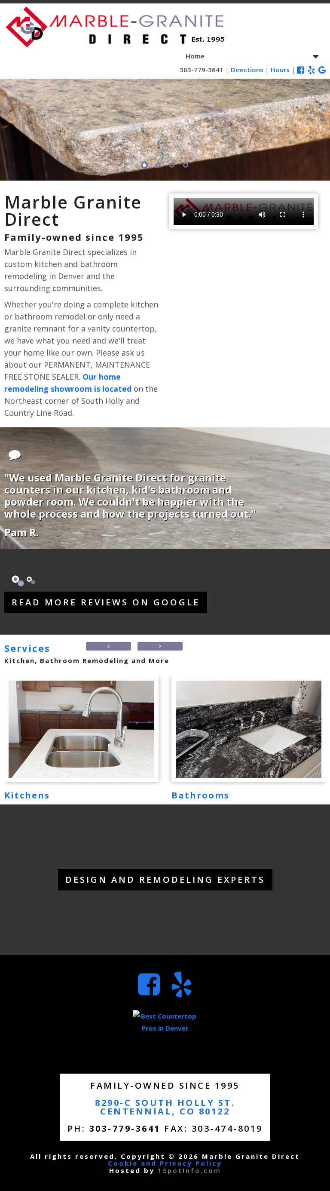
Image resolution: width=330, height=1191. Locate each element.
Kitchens (27, 795)
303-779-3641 (201, 69)
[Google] (322, 68)
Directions (247, 69)
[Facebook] (300, 68)
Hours (280, 69)
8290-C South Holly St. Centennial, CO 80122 (165, 1107)
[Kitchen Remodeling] (81, 729)
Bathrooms (200, 795)
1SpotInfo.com (189, 1170)
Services (27, 648)
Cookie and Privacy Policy (165, 1163)
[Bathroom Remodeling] (248, 729)
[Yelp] (311, 68)
